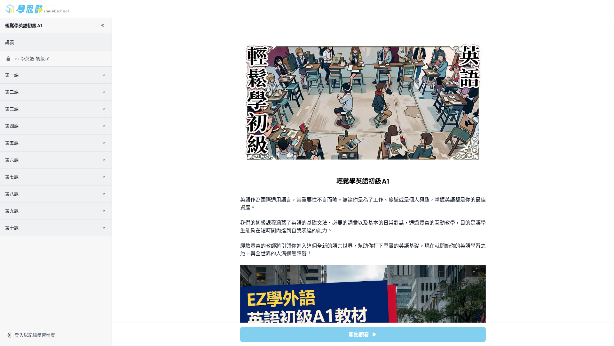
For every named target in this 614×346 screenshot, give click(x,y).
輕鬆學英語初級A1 (24, 25)
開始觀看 (359, 334)
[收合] (102, 25)
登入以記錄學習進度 (35, 335)
